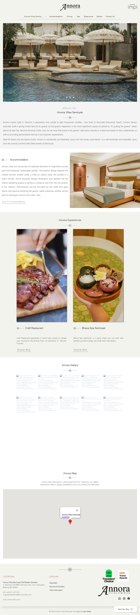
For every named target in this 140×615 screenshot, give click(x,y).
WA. (4, 592)
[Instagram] (124, 598)
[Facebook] (128, 598)
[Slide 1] (73, 97)
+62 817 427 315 (12, 592)
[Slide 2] (70, 97)
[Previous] (13, 62)
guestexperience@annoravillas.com (18, 595)
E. (4, 595)
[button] (125, 609)
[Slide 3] (66, 97)
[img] (42, 275)
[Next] (127, 62)
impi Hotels (87, 611)
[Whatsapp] (119, 598)
